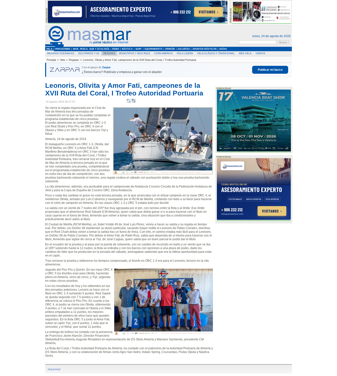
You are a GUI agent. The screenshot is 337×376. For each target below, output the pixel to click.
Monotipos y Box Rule (134, 53)
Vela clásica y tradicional (216, 53)
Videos (260, 53)
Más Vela (245, 53)
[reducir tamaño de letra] (129, 101)
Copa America (163, 53)
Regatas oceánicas (60, 53)
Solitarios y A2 (88, 53)
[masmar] (88, 46)
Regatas (109, 53)
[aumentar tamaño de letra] (133, 101)
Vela (62, 59)
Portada (51, 59)
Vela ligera (185, 53)
